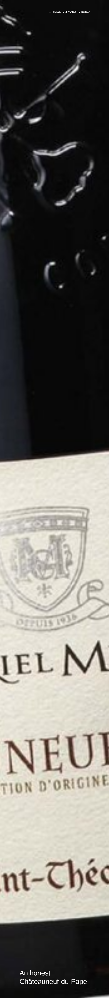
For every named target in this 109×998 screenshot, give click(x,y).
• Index (84, 12)
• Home (55, 12)
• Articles (69, 12)
